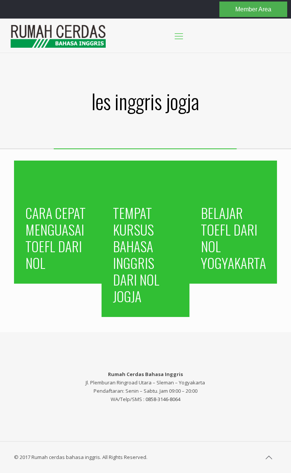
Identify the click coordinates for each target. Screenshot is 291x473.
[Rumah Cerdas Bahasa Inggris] (58, 36)
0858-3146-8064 (163, 399)
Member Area (253, 9)
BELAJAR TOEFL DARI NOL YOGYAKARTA (233, 238)
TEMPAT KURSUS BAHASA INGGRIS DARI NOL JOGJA (136, 254)
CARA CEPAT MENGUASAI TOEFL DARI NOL (55, 238)
